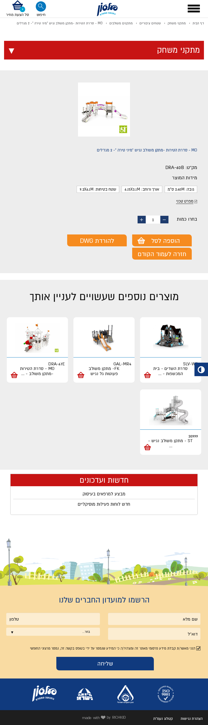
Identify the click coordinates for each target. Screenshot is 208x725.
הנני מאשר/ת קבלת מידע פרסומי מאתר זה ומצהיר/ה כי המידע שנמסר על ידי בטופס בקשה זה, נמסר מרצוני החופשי (112, 648)
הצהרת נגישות (192, 718)
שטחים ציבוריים (150, 23)
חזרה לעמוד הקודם (162, 253)
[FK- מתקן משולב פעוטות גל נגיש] (104, 338)
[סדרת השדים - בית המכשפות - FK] (170, 338)
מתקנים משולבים (121, 23)
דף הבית (198, 23)
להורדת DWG (97, 240)
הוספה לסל (165, 240)
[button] (17, 8)
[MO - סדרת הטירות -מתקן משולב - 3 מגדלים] (37, 338)
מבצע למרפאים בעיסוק (104, 493)
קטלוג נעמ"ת (163, 718)
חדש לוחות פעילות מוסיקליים (104, 504)
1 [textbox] (153, 219)
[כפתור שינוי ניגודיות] (201, 369)
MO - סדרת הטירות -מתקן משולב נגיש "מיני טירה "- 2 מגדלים (60, 23)
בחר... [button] (86, 632)
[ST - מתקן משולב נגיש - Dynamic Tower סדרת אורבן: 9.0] (170, 410)
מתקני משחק (177, 23)
